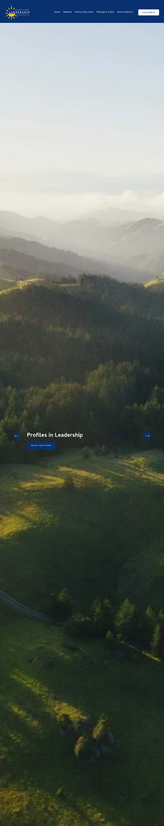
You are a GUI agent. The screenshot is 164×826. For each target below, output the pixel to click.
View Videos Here (39, 448)
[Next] (147, 435)
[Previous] (16, 435)
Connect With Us (148, 12)
